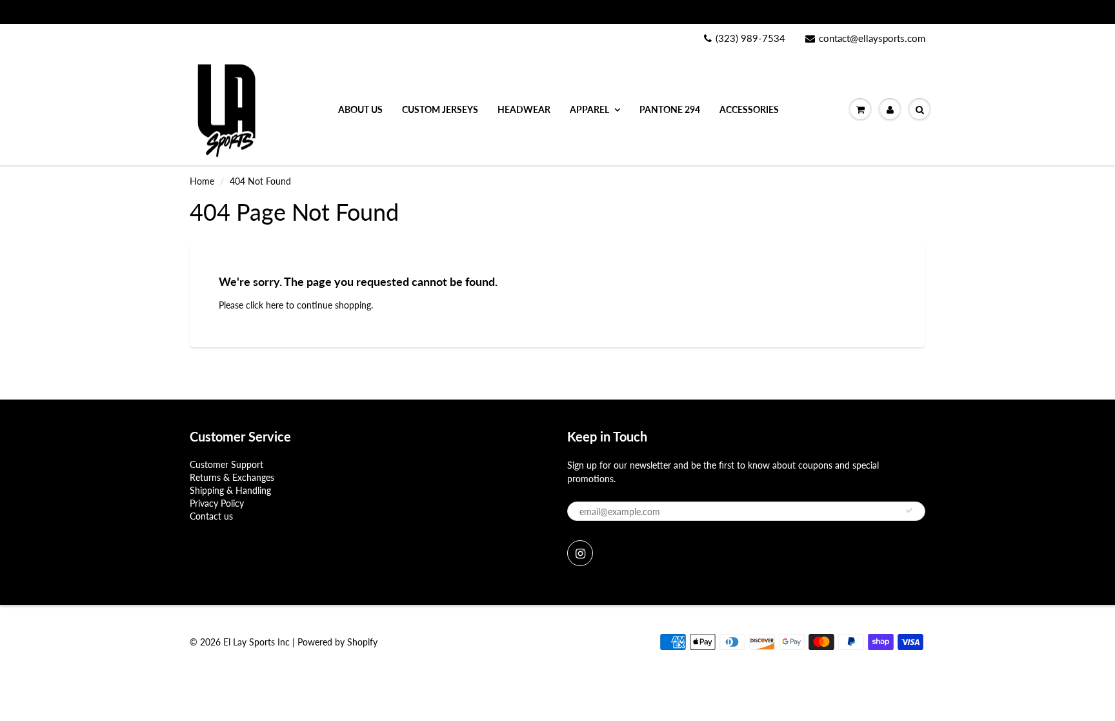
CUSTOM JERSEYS (440, 109)
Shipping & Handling (230, 490)
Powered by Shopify (337, 641)
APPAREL (589, 109)
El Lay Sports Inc (256, 641)
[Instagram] (580, 553)
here (274, 305)
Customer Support (226, 464)
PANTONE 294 (669, 109)
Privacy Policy (217, 503)
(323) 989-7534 (750, 38)
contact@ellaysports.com (872, 38)
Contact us (211, 516)
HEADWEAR (523, 109)
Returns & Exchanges (232, 477)
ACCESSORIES (749, 109)
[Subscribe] (909, 510)
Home (202, 181)
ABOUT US (360, 109)
